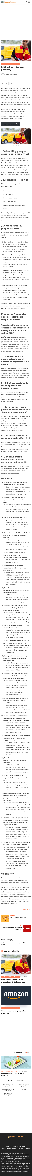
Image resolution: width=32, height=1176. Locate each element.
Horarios (24, 1089)
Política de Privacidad (9, 1148)
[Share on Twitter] (7, 83)
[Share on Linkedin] (11, 83)
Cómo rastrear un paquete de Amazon (14, 1012)
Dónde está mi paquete (18, 918)
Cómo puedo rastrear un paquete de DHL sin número (13, 981)
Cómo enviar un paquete (8, 1085)
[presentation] (25, 1052)
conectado (16, 943)
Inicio (7, 1146)
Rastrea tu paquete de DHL (11, 124)
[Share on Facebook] (2, 83)
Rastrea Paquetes (12, 74)
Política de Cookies (24, 1148)
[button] (26, 1052)
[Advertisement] (16, 23)
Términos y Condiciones (19, 1146)
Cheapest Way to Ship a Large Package (12, 1075)
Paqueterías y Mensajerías (10, 64)
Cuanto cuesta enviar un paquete (8, 1089)
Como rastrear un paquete (9, 1071)
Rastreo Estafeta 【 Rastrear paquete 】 (12, 928)
